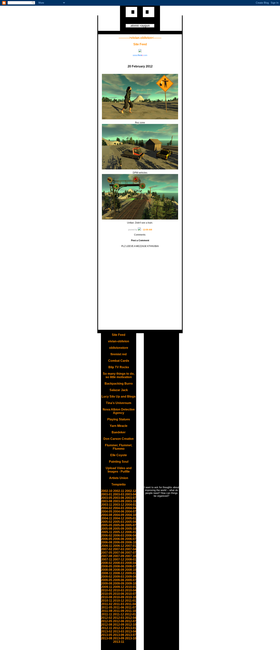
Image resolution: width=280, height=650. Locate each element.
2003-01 (106, 494)
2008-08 (106, 569)
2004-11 (106, 518)
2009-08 (106, 583)
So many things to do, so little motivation (118, 375)
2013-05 (106, 634)
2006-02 (106, 535)
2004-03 (118, 508)
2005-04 (130, 521)
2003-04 (130, 494)
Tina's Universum (118, 403)
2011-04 (130, 604)
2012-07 (130, 621)
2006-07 (130, 539)
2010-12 (118, 600)
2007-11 (106, 559)
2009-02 (106, 576)
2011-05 (106, 607)
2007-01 (130, 545)
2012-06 (118, 621)
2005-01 (130, 518)
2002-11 (118, 491)
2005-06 (118, 525)
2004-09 (118, 515)
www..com (140, 55)
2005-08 (106, 528)
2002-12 (130, 491)
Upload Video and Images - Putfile (119, 469)
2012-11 (106, 628)
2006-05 (106, 539)
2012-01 (130, 614)
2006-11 (106, 545)
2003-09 (118, 501)
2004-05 (106, 511)
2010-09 (118, 597)
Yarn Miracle (118, 425)
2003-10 (130, 501)
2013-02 (106, 631)
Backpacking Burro (119, 383)
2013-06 (118, 634)
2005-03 (118, 521)
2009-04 (130, 576)
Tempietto (118, 484)
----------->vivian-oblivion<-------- (140, 37)
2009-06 (118, 580)
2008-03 (118, 563)
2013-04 (130, 631)
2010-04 (130, 590)
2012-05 (106, 621)
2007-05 (106, 552)
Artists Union (118, 478)
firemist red (118, 354)
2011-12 (118, 614)
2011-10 (130, 610)
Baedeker (119, 432)
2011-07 (130, 607)
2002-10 (106, 491)
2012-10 (130, 624)
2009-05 (106, 580)
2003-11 (106, 504)
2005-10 (130, 528)
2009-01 (130, 573)
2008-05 (106, 566)
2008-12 (118, 573)
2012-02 (106, 617)
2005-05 (106, 525)
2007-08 (106, 556)
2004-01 (130, 504)
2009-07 (130, 580)
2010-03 (118, 590)
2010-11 (106, 600)
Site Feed (140, 44)
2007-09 (118, 556)
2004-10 (130, 515)
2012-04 (130, 617)
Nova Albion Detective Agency (119, 411)
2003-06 (118, 497)
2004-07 (130, 511)
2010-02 (106, 590)
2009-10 (130, 583)
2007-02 (106, 549)
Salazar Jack (119, 390)
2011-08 (106, 610)
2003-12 (118, 504)
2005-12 (118, 532)
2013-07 (130, 634)
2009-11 (106, 587)
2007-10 (130, 556)
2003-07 (130, 497)
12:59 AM (147, 229)
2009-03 (118, 576)
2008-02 (106, 563)
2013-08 (106, 638)
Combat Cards (118, 360)
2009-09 (118, 583)
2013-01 (130, 628)
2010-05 (106, 593)
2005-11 (106, 532)
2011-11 (106, 614)
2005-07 (130, 525)
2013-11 (118, 641)
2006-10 (130, 542)
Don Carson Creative (118, 438)
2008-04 (130, 563)
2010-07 (130, 593)
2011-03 (118, 604)
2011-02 (106, 604)
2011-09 (118, 610)
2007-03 (118, 549)
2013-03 (118, 631)
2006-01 (130, 532)
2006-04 (130, 535)
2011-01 (130, 600)
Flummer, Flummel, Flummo (118, 447)
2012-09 (118, 624)
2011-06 (118, 607)
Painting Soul (118, 461)
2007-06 (118, 552)
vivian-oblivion (118, 341)
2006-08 (106, 542)
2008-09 (118, 569)
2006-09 (118, 542)
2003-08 (106, 501)
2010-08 (106, 597)
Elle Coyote (118, 455)
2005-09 (118, 528)
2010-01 (130, 587)
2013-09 (118, 638)
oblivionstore (118, 347)
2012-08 (106, 624)
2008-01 (130, 559)
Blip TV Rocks (118, 367)
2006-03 (118, 535)
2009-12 (118, 587)
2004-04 (130, 508)
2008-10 (130, 569)
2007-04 (130, 549)
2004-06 (118, 511)
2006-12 (118, 545)
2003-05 (106, 497)
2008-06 (118, 566)
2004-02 (106, 508)
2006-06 (118, 539)
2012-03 (118, 617)
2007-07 (130, 552)
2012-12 (118, 628)
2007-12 (118, 559)
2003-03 (118, 494)
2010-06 (118, 593)
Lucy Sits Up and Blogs (119, 396)
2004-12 (118, 518)
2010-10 (130, 597)
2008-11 (106, 573)
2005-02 (106, 521)
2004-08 (106, 515)
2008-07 (130, 566)
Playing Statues (118, 419)
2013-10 (130, 638)
